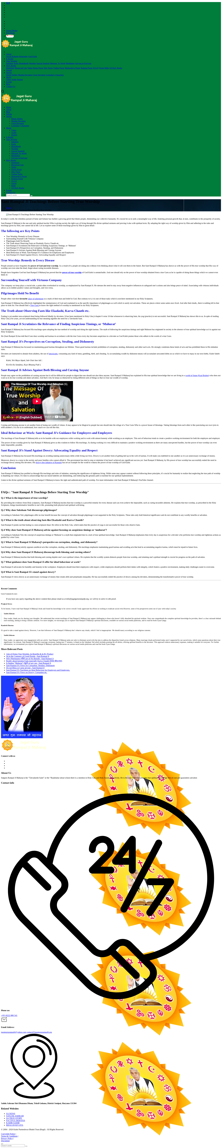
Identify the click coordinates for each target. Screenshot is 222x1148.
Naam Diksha (11, 30)
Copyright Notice (8, 1134)
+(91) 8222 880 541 (9, 1015)
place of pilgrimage (36, 299)
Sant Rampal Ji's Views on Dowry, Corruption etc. (26, 672)
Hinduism (10, 68)
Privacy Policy (7, 1138)
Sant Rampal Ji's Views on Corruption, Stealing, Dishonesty (30, 665)
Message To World (57, 63)
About (8, 54)
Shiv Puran (48, 68)
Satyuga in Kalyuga (83, 63)
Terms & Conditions (9, 1136)
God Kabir (32, 56)
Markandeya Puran (72, 68)
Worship (32, 63)
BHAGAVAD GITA (14, 1125)
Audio (14, 79)
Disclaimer (5, 1141)
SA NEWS (10, 1113)
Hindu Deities (11, 75)
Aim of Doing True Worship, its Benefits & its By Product (29, 654)
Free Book (10, 33)
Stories (9, 73)
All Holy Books (115, 68)
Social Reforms (12, 56)
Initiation (9, 63)
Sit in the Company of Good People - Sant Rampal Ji (27, 656)
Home (8, 107)
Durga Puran (38, 68)
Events (9, 82)
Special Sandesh (43, 63)
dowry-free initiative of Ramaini (49, 462)
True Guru (34, 305)
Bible (106, 68)
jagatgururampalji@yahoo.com (13, 1032)
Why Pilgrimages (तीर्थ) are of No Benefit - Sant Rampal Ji (30, 659)
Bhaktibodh (24, 63)
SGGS (95, 68)
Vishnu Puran (58, 68)
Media (8, 77)
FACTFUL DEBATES (15, 1120)
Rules (16, 63)
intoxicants (53, 354)
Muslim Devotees (25, 75)
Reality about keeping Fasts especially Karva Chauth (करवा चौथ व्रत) (34, 661)
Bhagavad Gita (21, 68)
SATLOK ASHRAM (15, 1116)
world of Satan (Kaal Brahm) (197, 375)
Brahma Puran (86, 68)
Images (20, 79)
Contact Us (10, 86)
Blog (8, 84)
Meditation (70, 63)
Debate (9, 70)
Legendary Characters (55, 75)
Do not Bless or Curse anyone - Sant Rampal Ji (25, 668)
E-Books (9, 59)
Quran (101, 68)
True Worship (11, 61)
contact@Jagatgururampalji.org (39, 1032)
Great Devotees (39, 75)
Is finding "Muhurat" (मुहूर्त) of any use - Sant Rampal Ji (28, 663)
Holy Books (11, 66)
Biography (23, 56)
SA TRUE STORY (14, 1118)
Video (8, 79)
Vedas (29, 68)
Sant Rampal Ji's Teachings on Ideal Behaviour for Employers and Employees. (38, 670)
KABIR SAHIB (13, 1123)
